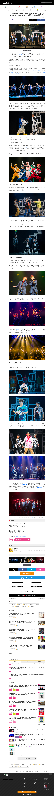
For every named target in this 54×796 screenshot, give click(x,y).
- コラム (35, 782)
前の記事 (12, 598)
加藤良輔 (12, 72)
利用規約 (45, 782)
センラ (12, 766)
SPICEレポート (24, 606)
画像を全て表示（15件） (27, 50)
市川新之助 (23, 764)
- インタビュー (36, 779)
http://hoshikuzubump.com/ (21, 536)
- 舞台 (24, 778)
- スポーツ (25, 784)
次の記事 (41, 598)
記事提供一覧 (46, 778)
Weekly (27, 661)
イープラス (10, 771)
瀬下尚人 (13, 73)
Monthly (39, 661)
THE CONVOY (20, 54)
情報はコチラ (21, 539)
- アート (25, 783)
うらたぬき (42, 764)
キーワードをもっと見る (40, 768)
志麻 (16, 766)
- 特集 (34, 783)
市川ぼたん (36, 764)
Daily (15, 661)
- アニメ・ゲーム (26, 782)
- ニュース (35, 778)
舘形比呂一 (32, 517)
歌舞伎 (12, 764)
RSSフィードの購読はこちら (27, 573)
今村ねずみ (27, 147)
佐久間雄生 (35, 70)
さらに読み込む (27, 758)
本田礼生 (39, 70)
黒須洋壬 (18, 73)
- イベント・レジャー (27, 779)
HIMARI (27, 766)
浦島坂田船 (29, 764)
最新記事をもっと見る (40, 724)
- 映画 (24, 786)
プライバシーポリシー (47, 783)
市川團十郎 (17, 764)
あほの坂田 (21, 766)
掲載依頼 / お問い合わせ (47, 779)
